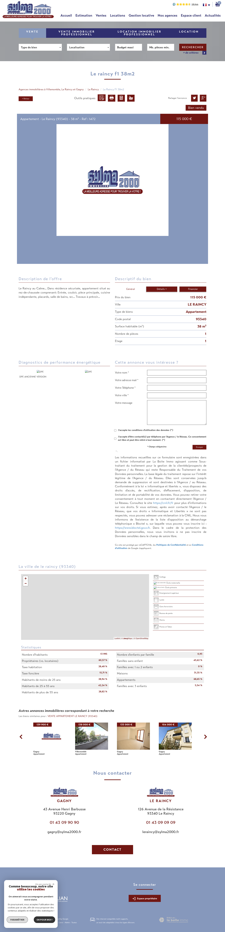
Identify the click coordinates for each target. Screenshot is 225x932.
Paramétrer (17, 919)
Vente (32, 31)
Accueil (66, 15)
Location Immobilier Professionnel (139, 33)
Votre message (123, 403)
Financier (193, 289)
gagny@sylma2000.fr (64, 832)
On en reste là (43, 884)
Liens (61, 922)
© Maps (126, 638)
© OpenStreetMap (141, 638)
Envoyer (199, 447)
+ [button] (26, 578)
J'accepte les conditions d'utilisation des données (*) (145, 430)
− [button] (26, 583)
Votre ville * (122, 395)
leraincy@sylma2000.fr (160, 832)
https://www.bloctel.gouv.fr (132, 528)
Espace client (191, 15)
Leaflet (117, 638)
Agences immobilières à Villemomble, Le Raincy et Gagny (51, 89)
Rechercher (193, 47)
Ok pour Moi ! (44, 919)
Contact (112, 849)
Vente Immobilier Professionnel (76, 33)
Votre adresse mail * (126, 380)
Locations (117, 15)
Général (130, 289)
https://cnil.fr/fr (163, 503)
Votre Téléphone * (125, 387)
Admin (67, 922)
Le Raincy (93, 89)
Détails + (162, 289)
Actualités (213, 15)
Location (189, 31)
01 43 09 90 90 (64, 822)
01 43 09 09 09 (160, 822)
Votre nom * (122, 372)
